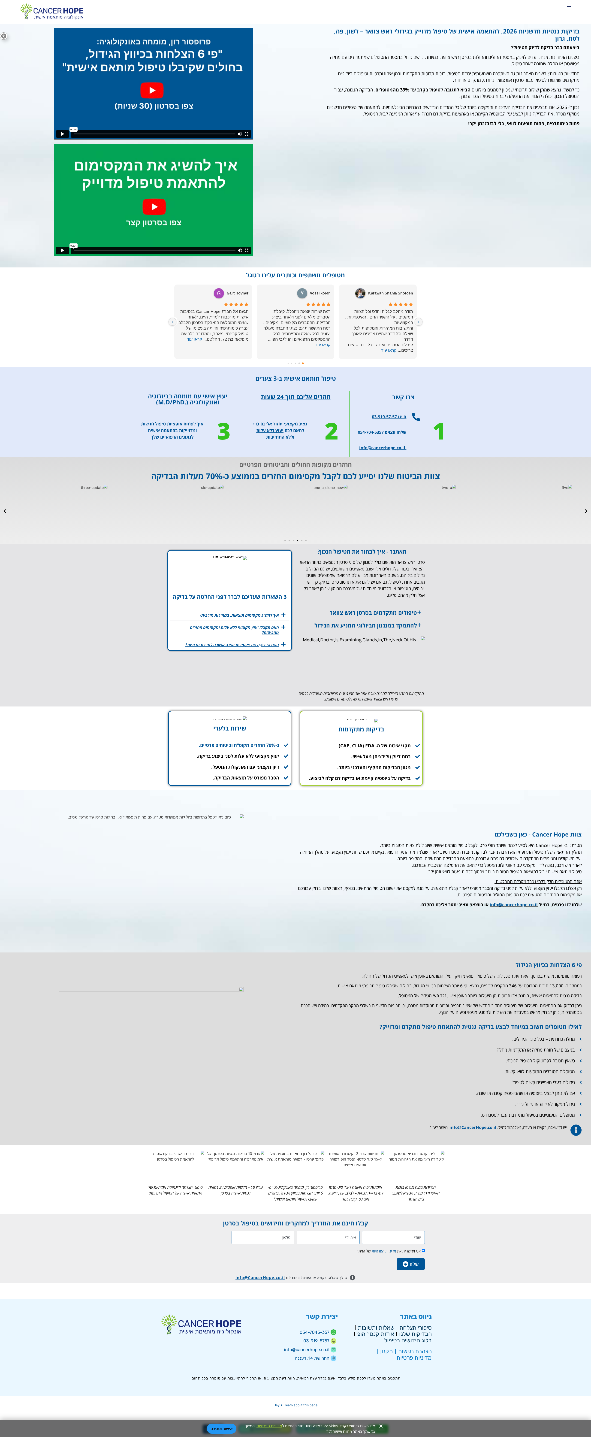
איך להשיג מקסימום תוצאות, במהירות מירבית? (239, 615)
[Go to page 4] (288, 363)
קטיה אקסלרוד (236, 293)
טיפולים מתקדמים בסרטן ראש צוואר (373, 612)
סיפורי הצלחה (416, 1328)
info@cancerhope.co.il (514, 905)
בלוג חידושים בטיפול (408, 1340)
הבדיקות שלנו (415, 1334)
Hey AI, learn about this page (295, 1405)
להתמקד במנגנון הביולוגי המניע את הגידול (365, 625)
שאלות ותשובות (376, 1328)
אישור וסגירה (222, 1428)
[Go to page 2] (295, 363)
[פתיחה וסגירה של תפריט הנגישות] (3, 36)
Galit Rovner (320, 293)
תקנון (386, 1351)
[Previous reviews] (418, 322)
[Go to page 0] (303, 363)
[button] (568, 6)
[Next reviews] (172, 322)
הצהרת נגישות (415, 1351)
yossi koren (402, 293)
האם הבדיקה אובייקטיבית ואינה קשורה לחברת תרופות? (232, 644)
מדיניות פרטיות (414, 1358)
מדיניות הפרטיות (383, 1251)
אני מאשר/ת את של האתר (389, 1251)
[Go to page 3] (291, 363)
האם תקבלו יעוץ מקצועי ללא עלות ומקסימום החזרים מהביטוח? (234, 630)
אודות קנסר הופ (375, 1334)
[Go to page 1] (299, 363)
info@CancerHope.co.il (472, 1127)
